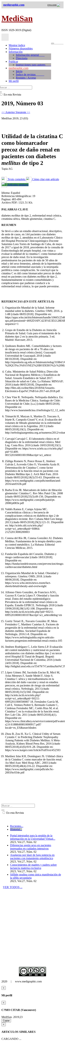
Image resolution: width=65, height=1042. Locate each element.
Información (16, 51)
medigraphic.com (18, 68)
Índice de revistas (30, 74)
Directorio (21, 58)
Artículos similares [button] (18, 184)
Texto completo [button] (16, 179)
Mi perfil (14, 81)
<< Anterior (8, 112)
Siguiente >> (23, 112)
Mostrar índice (17, 45)
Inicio (19, 71)
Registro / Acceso (26, 77)
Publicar (13, 61)
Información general (30, 55)
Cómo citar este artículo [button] (45, 179)
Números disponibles (21, 48)
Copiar (6, 1020)
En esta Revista (15, 812)
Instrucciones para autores (33, 64)
